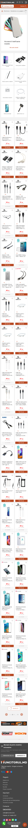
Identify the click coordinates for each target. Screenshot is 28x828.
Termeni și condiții (8, 802)
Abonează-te (21, 755)
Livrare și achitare (8, 798)
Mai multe (15, 708)
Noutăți (5, 787)
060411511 (7, 810)
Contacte (5, 796)
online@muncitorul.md (8, 813)
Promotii (5, 784)
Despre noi (6, 780)
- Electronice (6, 11)
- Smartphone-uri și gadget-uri (17, 11)
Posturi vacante (7, 789)
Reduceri (5, 782)
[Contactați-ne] (25, 825)
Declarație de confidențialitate (11, 800)
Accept (14, 826)
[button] (2, 734)
